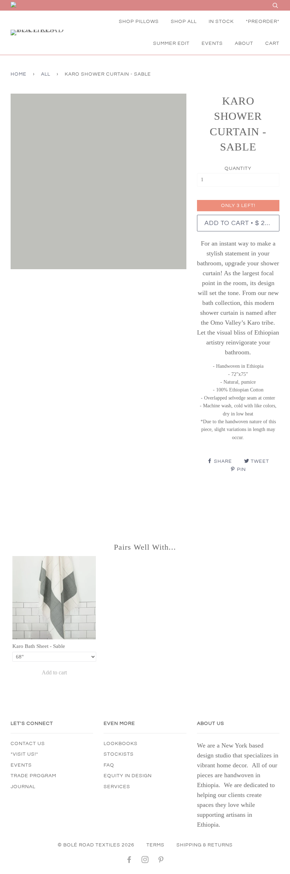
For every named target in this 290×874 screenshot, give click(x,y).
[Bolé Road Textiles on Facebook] (129, 860)
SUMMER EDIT (171, 43)
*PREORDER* (262, 21)
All (45, 74)
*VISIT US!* (24, 754)
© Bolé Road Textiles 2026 (96, 845)
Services (117, 786)
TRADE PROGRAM (33, 775)
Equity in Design (128, 775)
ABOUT (244, 43)
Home (19, 74)
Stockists (119, 754)
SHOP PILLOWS (139, 21)
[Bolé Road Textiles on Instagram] (145, 860)
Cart (272, 43)
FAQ (109, 765)
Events (21, 765)
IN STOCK (221, 21)
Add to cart (54, 672)
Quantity (238, 168)
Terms (155, 845)
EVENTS (212, 43)
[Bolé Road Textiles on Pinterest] (161, 860)
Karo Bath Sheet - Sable (38, 646)
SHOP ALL (184, 21)
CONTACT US (28, 743)
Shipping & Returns (204, 845)
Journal (23, 786)
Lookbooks (121, 743)
